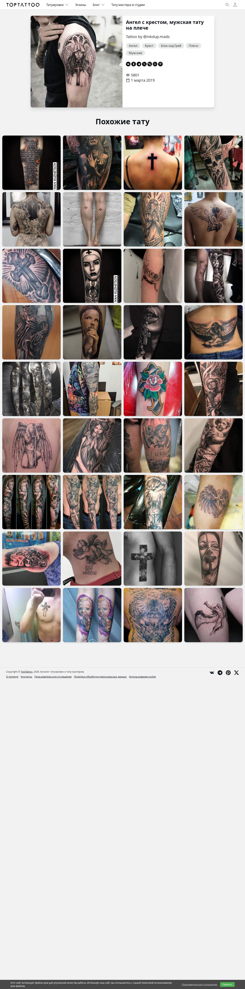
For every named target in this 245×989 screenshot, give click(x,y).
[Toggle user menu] (235, 5)
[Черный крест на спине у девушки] (153, 163)
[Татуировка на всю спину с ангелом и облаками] (153, 615)
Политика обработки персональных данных (100, 676)
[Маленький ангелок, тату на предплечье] (92, 615)
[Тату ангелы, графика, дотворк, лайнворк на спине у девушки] (31, 219)
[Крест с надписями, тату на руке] (31, 163)
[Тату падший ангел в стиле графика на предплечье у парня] (153, 276)
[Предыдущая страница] (39, 61)
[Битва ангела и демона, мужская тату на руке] (92, 502)
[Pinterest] (160, 64)
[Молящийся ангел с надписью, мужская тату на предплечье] (153, 219)
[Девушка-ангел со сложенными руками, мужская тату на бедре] (92, 163)
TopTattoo (27, 671)
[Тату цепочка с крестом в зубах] (153, 332)
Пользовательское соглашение (53, 676)
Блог (96, 5)
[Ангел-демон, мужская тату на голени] (31, 332)
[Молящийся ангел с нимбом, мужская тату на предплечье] (92, 445)
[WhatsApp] (155, 64)
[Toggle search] (227, 5)
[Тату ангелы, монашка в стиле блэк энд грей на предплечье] (92, 276)
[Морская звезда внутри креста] (31, 615)
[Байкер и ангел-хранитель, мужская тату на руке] (31, 558)
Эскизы (80, 5)
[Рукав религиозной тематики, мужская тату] (31, 389)
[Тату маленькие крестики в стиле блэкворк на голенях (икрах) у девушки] (92, 219)
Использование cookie (142, 676)
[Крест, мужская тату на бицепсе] (31, 276)
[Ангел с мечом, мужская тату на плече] (31, 445)
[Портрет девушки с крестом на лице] (213, 558)
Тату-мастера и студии (128, 5)
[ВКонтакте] (128, 64)
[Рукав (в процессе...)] (92, 389)
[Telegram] (139, 64)
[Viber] (149, 64)
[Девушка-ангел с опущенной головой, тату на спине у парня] (213, 219)
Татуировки (55, 5)
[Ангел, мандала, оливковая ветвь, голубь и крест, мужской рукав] (31, 502)
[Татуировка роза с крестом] (153, 389)
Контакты (26, 676)
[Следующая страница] (114, 61)
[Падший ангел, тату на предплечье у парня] (153, 502)
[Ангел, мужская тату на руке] (213, 389)
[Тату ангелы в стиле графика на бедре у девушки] (213, 615)
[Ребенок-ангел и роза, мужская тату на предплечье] (213, 445)
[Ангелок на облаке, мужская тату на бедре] (153, 445)
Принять (227, 984)
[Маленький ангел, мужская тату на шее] (92, 558)
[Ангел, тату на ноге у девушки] (213, 276)
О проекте (12, 676)
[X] (144, 64)
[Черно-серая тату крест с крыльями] (213, 502)
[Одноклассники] (133, 64)
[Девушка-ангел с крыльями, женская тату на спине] (213, 332)
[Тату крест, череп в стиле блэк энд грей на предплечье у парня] (213, 163)
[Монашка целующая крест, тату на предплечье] (92, 332)
